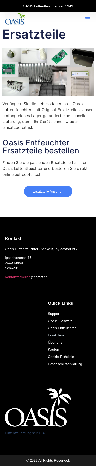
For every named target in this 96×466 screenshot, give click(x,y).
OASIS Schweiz (60, 321)
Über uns (55, 342)
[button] (87, 18)
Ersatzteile (56, 335)
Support (54, 314)
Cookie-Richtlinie (61, 357)
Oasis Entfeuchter (62, 328)
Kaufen (53, 349)
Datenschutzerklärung (65, 364)
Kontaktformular (17, 277)
